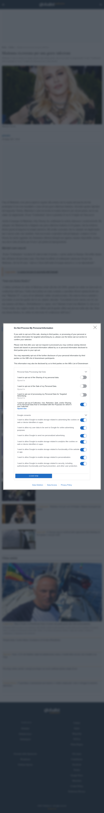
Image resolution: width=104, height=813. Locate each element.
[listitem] (52, 371)
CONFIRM (33, 476)
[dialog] (52, 406)
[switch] (83, 377)
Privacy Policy (66, 485)
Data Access (52, 485)
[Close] (95, 328)
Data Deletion (37, 485)
